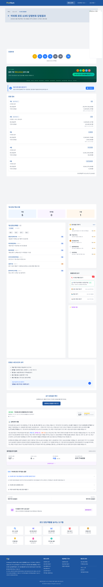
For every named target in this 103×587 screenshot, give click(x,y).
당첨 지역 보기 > (15, 101)
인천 (16, 232)
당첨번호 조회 (47, 561)
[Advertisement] (51, 36)
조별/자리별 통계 (65, 566)
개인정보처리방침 (84, 572)
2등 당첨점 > (17, 228)
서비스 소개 (83, 567)
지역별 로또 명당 (84, 564)
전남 (27, 232)
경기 (21, 232)
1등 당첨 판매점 (84, 561)
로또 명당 (92, 3)
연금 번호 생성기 (65, 564)
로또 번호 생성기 (47, 564)
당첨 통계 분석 (47, 568)
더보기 (94, 224)
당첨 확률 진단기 (47, 566)
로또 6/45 (70, 3)
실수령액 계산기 (47, 570)
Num (10, 3)
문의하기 (82, 570)
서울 (10, 232)
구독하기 (91, 88)
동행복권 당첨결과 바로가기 (51, 403)
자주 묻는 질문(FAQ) (48, 573)
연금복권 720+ (81, 3)
